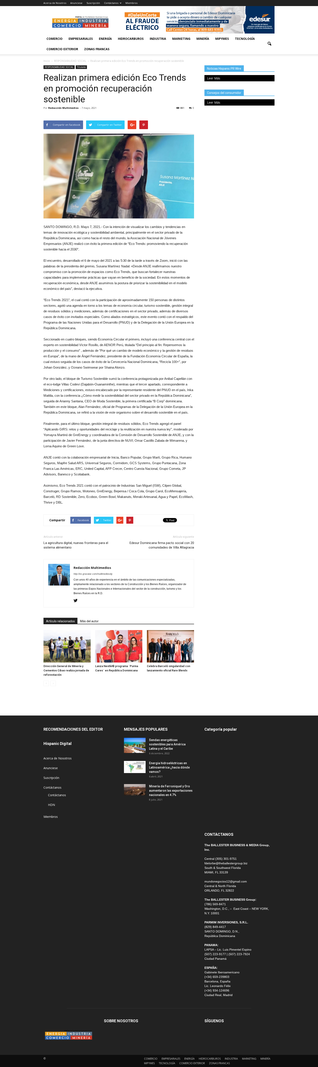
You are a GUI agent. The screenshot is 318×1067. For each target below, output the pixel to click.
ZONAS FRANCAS (96, 49)
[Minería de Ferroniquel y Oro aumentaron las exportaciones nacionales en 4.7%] (135, 790)
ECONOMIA (212, 819)
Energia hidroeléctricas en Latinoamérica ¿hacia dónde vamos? (169, 767)
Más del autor (89, 621)
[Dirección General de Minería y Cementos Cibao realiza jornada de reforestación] (67, 646)
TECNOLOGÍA (245, 39)
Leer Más (213, 78)
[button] (269, 44)
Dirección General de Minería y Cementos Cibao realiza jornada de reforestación (66, 670)
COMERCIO (55, 39)
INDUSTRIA (158, 39)
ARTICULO (211, 809)
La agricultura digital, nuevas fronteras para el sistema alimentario (75, 545)
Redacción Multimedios (63, 107)
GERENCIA (211, 770)
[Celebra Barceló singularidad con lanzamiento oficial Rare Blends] (170, 646)
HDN (51, 805)
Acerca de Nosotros (54, 3)
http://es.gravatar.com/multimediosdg (93, 574)
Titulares (81, 67)
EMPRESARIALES (81, 39)
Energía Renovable (217, 799)
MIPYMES (222, 39)
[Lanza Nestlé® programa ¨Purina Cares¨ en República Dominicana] (118, 646)
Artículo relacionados (60, 621)
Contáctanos (111, 3)
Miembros (131, 3)
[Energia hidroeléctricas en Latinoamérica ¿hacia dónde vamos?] (135, 767)
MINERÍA (202, 39)
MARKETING (181, 39)
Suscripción (93, 3)
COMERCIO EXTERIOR (62, 49)
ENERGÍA (105, 39)
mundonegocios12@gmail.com (225, 881)
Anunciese (76, 3)
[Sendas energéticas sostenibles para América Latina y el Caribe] (135, 745)
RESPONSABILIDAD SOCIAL (59, 67)
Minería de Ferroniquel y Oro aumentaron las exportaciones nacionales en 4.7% (171, 791)
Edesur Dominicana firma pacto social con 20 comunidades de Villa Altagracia (162, 545)
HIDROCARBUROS (131, 39)
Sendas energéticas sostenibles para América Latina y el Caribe (167, 744)
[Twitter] (77, 601)
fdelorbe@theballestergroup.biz (225, 863)
